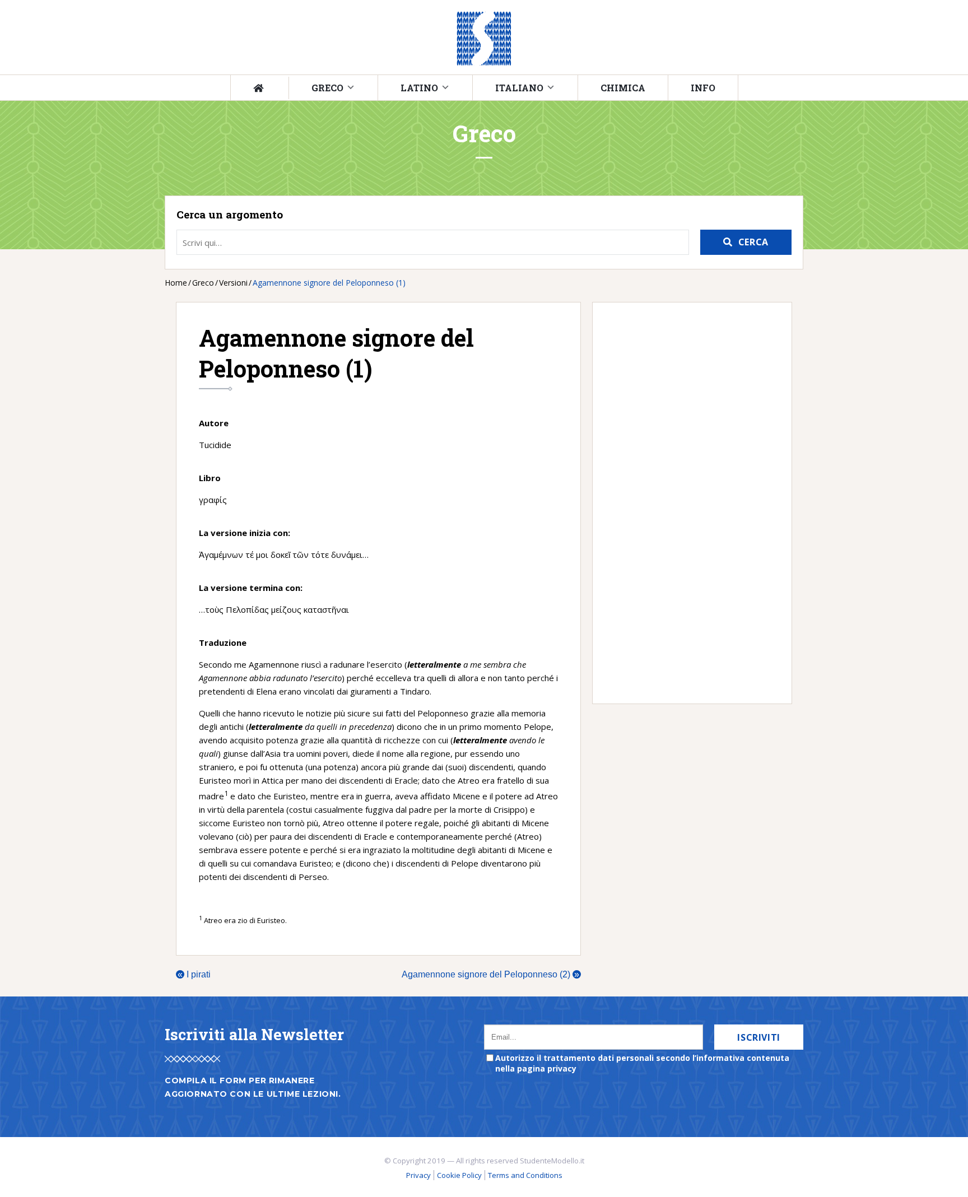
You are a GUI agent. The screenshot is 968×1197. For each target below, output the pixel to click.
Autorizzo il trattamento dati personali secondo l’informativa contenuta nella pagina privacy (642, 1063)
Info (703, 88)
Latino (419, 88)
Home (176, 282)
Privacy (418, 1175)
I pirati (194, 974)
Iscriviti (758, 1037)
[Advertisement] (686, 503)
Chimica (623, 88)
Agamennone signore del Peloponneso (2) (490, 974)
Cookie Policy (459, 1175)
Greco (327, 88)
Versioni (233, 282)
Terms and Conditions (525, 1175)
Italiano (519, 88)
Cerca (753, 242)
